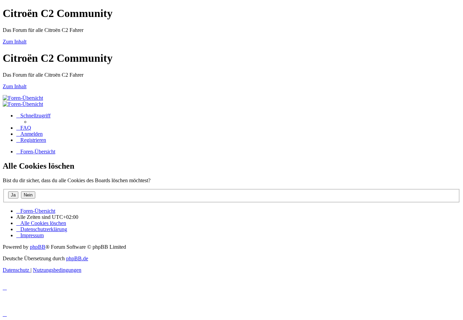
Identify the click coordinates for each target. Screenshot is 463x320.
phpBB (37, 247)
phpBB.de (77, 258)
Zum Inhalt (14, 41)
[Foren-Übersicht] (23, 98)
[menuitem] (23, 128)
